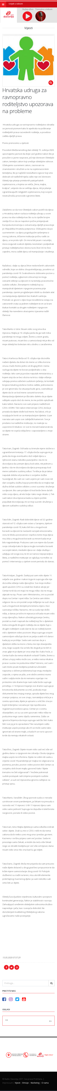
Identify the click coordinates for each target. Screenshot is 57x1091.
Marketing (35, 1082)
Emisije (25, 1082)
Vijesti (17, 1082)
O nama (45, 1082)
